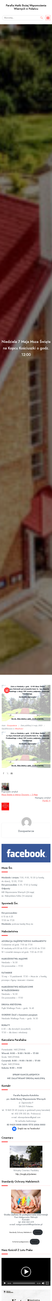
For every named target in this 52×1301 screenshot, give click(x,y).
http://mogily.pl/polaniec (26, 1174)
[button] (26, 1272)
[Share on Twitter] (8, 773)
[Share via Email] (12, 773)
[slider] (24, 1283)
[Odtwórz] (5, 1283)
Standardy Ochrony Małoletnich (20, 1232)
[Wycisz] (43, 1283)
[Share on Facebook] (4, 773)
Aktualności (19, 728)
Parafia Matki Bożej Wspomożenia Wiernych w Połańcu (26, 7)
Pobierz (37, 1232)
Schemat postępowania (20, 1242)
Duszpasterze (12, 725)
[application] (26, 1272)
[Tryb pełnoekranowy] (47, 1283)
